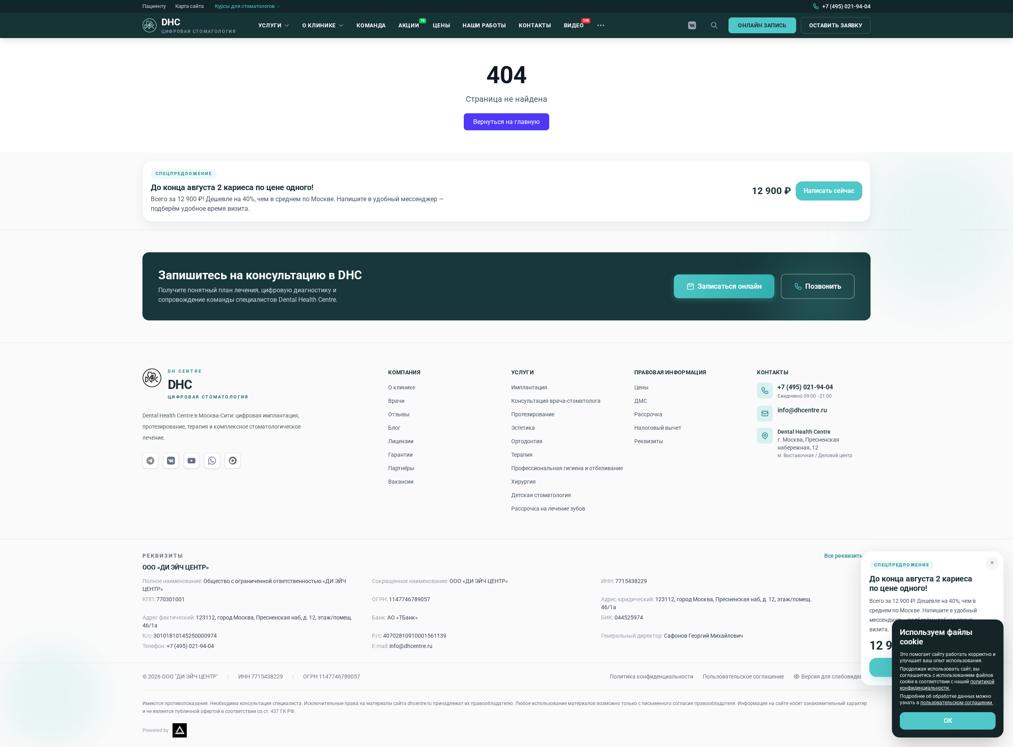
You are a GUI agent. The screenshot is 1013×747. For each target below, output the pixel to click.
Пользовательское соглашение (743, 676)
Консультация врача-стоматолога (556, 401)
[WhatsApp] (212, 461)
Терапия (522, 455)
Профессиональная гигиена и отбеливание (567, 468)
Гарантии (400, 455)
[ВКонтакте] (692, 25)
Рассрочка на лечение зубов (548, 508)
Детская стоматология (541, 495)
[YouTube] (191, 461)
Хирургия (523, 481)
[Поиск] (714, 25)
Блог (394, 428)
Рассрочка (648, 414)
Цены (641, 387)
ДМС (640, 401)
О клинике (401, 387)
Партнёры (401, 468)
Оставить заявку (835, 25)
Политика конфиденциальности (651, 676)
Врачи (396, 401)
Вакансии (401, 481)
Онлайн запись (762, 25)
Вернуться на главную (506, 122)
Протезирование (532, 414)
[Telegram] (150, 461)
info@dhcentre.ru (802, 410)
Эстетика (523, 428)
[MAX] (233, 461)
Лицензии (401, 441)
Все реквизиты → (847, 556)
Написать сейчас (829, 190)
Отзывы (399, 414)
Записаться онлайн (730, 286)
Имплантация (529, 387)
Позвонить (823, 286)
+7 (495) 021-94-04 (805, 387)
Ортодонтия (527, 441)
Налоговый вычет (657, 428)
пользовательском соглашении (956, 702)
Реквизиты (648, 441)
